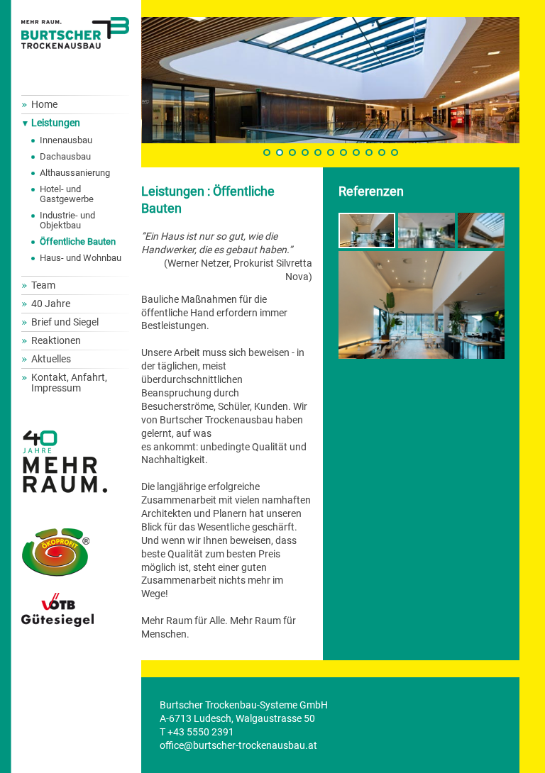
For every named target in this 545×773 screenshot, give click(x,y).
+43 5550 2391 (200, 732)
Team (43, 285)
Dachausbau (65, 156)
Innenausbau (66, 140)
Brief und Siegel (65, 322)
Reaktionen (56, 340)
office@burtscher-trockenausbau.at (238, 745)
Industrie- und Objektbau (67, 220)
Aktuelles (51, 359)
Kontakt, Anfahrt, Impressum (69, 383)
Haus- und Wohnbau (80, 257)
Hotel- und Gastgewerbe (67, 194)
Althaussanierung (75, 172)
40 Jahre (50, 303)
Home (44, 104)
